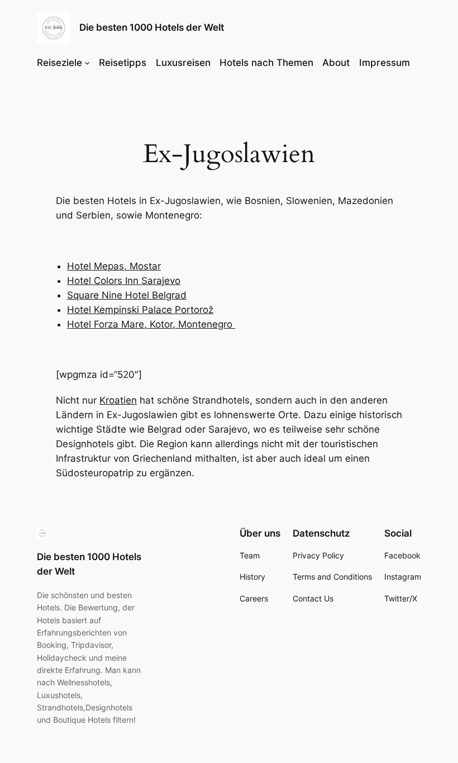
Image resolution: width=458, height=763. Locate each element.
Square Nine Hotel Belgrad (127, 295)
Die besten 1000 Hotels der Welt (151, 27)
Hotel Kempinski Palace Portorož (140, 309)
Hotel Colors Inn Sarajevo (123, 280)
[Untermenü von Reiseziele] (87, 62)
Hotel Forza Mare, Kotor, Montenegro (151, 324)
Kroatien (118, 400)
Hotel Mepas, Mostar (114, 266)
